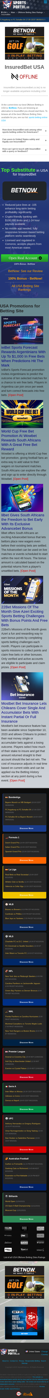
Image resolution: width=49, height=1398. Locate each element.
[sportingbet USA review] (40, 1237)
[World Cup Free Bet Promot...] (22, 427)
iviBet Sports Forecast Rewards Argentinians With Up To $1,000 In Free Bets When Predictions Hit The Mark (23, 356)
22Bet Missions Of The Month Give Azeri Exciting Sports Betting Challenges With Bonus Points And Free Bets (24, 616)
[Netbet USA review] (24, 1237)
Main (13, 12)
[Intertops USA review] (8, 1251)
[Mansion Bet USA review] (8, 1237)
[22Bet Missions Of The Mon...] (22, 602)
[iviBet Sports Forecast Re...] (22, 343)
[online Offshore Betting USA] (15, 8)
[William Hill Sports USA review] (8, 1230)
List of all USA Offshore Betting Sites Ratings (24, 1257)
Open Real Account (23, 258)
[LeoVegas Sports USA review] (40, 1230)
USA (4, 12)
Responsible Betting (32, 1361)
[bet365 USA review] (24, 1244)
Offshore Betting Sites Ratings (30, 12)
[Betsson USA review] (40, 1251)
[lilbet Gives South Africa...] (22, 511)
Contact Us (14, 1361)
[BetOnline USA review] (8, 1244)
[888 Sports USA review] (24, 1230)
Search (43, 1361)
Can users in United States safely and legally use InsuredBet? (24, 140)
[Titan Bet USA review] (24, 1251)
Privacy (21, 1361)
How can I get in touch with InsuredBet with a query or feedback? (24, 150)
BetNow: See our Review (25, 271)
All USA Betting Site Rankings (25, 287)
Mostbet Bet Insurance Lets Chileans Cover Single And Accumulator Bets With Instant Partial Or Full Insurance (24, 712)
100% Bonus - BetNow (24, 264)
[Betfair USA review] (40, 1244)
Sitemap (24, 1363)
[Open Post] (15, 395)
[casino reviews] (10, 1354)
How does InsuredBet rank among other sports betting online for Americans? (24, 131)
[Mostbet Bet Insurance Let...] (22, 699)
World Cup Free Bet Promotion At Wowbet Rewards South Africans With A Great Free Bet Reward (21, 440)
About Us (5, 1361)
